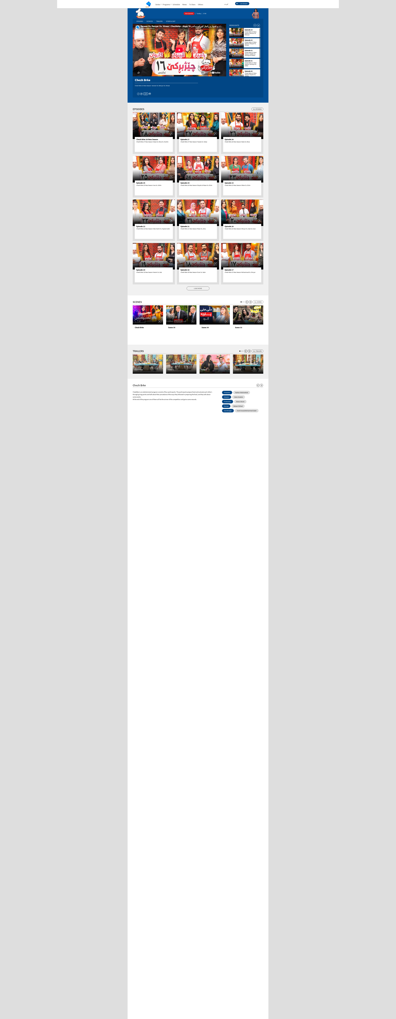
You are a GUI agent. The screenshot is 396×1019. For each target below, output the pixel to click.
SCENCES (150, 21)
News (184, 4)
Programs (166, 4)
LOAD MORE (198, 288)
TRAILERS (159, 21)
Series (157, 4)
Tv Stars (192, 4)
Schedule (176, 4)
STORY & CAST (170, 21)
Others (200, 4)
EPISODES (140, 21)
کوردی (226, 4)
